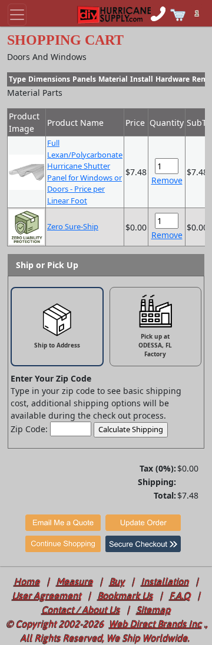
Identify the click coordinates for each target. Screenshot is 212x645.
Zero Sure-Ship (72, 226)
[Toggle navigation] (17, 15)
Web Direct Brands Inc (155, 624)
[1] (202, 6)
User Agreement (46, 595)
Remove (167, 180)
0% (164, 468)
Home (27, 581)
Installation (165, 581)
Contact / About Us (81, 609)
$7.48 (187, 495)
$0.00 (187, 468)
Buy (117, 581)
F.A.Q (180, 595)
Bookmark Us (125, 595)
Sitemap (154, 609)
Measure (75, 581)
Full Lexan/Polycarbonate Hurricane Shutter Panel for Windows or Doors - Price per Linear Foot (84, 172)
